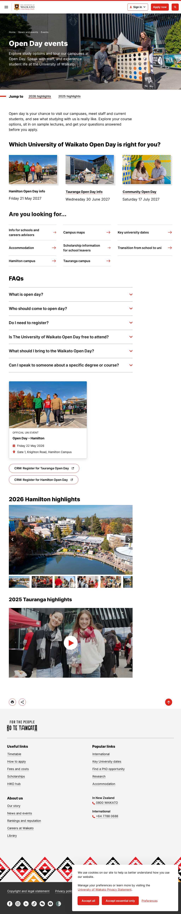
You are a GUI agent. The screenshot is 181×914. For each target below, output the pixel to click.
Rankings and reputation (24, 821)
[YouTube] (50, 905)
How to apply (16, 761)
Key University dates (106, 761)
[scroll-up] (168, 702)
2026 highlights (40, 96)
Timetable (14, 754)
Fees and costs (18, 769)
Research (99, 776)
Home (12, 32)
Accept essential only (120, 900)
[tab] (19, 582)
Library (12, 835)
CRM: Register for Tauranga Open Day (42, 468)
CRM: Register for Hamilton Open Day (41, 480)
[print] (12, 702)
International (101, 754)
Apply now (160, 7)
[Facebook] (9, 905)
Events (44, 32)
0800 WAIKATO (107, 802)
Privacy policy (64, 891)
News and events (28, 32)
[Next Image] (129, 539)
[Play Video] (71, 643)
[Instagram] (18, 905)
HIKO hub (14, 784)
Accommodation (103, 784)
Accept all (88, 900)
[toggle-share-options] (22, 702)
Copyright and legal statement (28, 891)
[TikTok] (34, 905)
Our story (13, 806)
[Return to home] (24, 7)
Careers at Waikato (20, 828)
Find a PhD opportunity (108, 769)
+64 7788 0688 (107, 816)
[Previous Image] (12, 539)
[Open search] (175, 7)
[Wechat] (42, 905)
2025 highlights (69, 96)
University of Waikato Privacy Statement (105, 889)
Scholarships (16, 776)
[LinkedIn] (26, 905)
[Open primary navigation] (6, 7)
